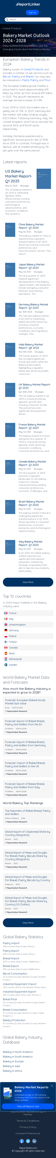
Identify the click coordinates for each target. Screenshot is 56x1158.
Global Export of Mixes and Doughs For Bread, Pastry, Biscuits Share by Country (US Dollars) (26, 901)
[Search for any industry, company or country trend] (7, 19)
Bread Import (11, 958)
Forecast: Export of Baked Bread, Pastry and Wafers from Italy (25, 785)
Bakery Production (14, 1020)
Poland (12, 636)
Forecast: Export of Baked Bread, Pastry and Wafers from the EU (25, 722)
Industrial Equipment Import (19, 984)
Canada (13, 647)
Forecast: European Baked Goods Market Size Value (25, 702)
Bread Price (10, 999)
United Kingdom (17, 624)
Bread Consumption (15, 1009)
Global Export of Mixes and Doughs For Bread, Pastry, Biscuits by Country (27, 878)
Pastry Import (11, 943)
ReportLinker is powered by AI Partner (28, 1113)
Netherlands (15, 659)
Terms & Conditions (28, 1120)
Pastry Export (11, 950)
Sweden (13, 664)
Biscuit (7, 76)
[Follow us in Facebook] (22, 1141)
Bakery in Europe (13, 1061)
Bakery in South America (17, 1056)
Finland (13, 641)
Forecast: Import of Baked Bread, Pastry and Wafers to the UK (25, 764)
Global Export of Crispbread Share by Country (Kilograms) (27, 833)
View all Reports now (28, 1106)
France (12, 613)
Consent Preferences (28, 1133)
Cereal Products (33, 69)
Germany (14, 630)
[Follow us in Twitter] (28, 1141)
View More (28, 582)
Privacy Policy (28, 1127)
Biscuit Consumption (15, 973)
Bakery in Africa (12, 1070)
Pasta (25, 80)
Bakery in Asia (11, 1066)
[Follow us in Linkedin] (34, 1141)
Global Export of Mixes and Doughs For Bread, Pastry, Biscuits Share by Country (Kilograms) (26, 856)
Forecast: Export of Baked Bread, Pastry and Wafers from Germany (25, 743)
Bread (30, 76)
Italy (11, 618)
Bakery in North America (18, 1052)
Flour (47, 80)
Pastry (16, 76)
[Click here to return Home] (28, 4)
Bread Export (11, 966)
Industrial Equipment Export (19, 991)
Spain (12, 653)
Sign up (32, 12)
